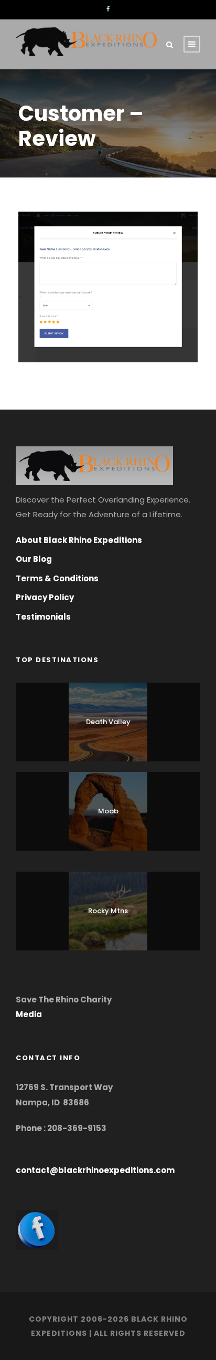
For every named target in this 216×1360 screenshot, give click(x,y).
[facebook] (108, 9)
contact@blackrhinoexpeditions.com (95, 1170)
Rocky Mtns (108, 911)
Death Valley (108, 722)
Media (29, 1014)
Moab (108, 811)
